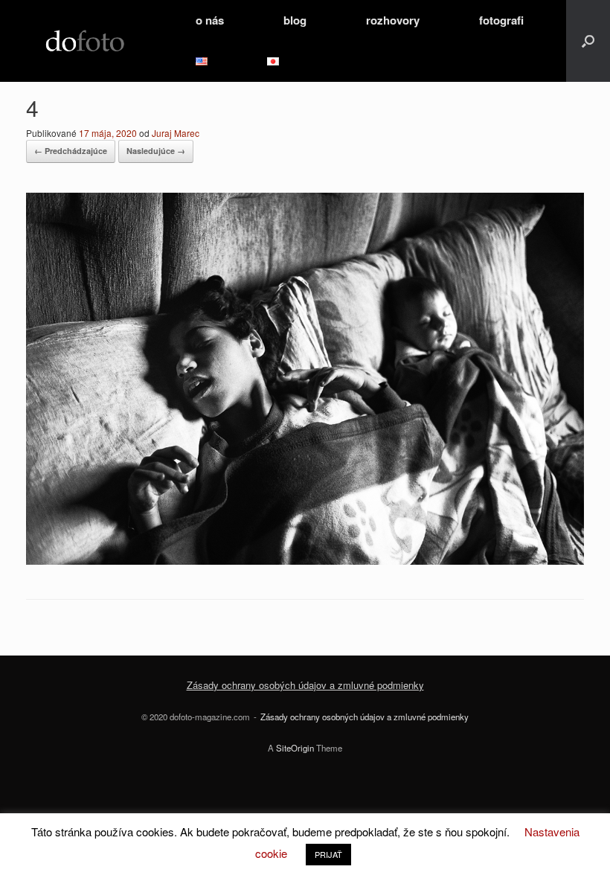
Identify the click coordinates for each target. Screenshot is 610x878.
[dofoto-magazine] (85, 41)
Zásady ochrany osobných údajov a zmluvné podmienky (364, 716)
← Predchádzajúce (70, 150)
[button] (588, 41)
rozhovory (393, 20)
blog (294, 20)
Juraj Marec (175, 132)
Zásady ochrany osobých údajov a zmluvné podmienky (305, 685)
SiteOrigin (295, 748)
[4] (305, 560)
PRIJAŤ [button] (328, 854)
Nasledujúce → (155, 150)
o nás (210, 20)
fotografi (501, 20)
